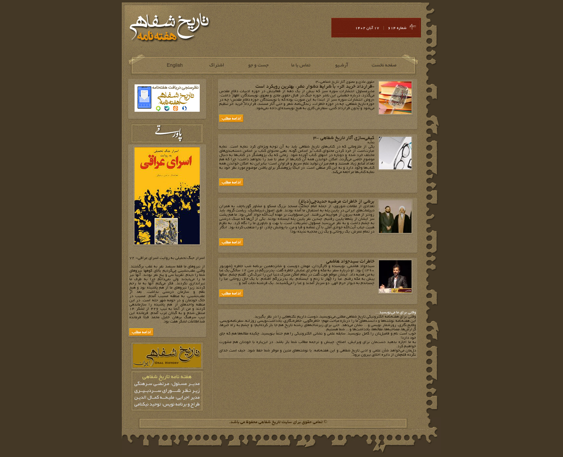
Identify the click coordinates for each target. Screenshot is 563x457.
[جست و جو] (258, 65)
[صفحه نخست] (384, 65)
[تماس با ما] (300, 65)
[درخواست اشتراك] (216, 65)
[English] (174, 65)
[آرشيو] (342, 65)
